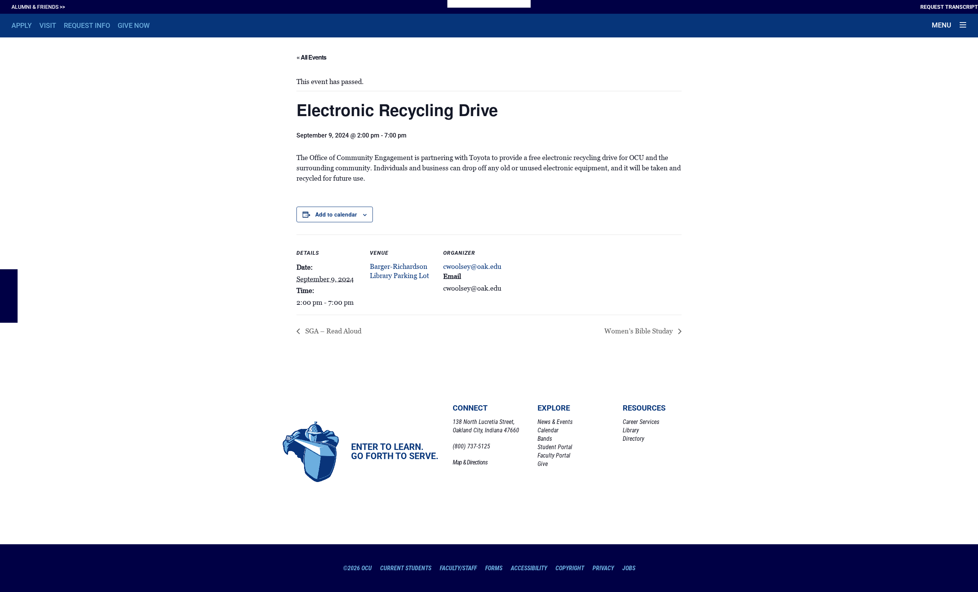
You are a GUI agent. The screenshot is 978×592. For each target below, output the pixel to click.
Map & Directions (470, 462)
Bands (545, 438)
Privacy (603, 568)
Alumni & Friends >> (38, 7)
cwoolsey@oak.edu (472, 266)
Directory (633, 438)
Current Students (405, 568)
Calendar (548, 430)
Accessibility (529, 568)
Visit (47, 25)
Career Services (641, 421)
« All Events (311, 57)
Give (543, 463)
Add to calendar (336, 214)
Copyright (569, 568)
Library (631, 430)
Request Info (87, 25)
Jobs (628, 568)
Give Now (134, 25)
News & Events (555, 421)
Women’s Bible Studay (639, 331)
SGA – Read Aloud (332, 331)
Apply (21, 25)
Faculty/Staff (458, 568)
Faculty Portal (554, 455)
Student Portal (555, 447)
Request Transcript (949, 7)
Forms (493, 568)
